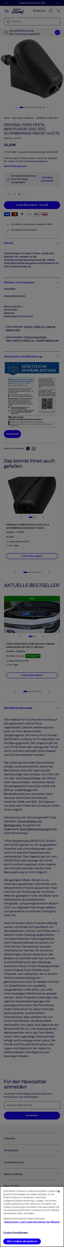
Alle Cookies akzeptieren (22, 1241)
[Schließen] (58, 1191)
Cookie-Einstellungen (15, 1232)
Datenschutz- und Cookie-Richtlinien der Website (32, 1222)
